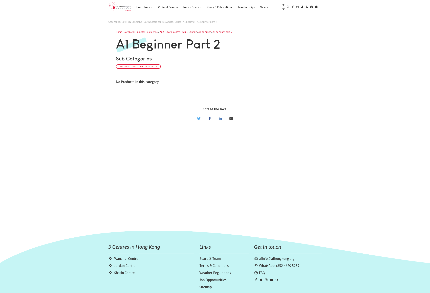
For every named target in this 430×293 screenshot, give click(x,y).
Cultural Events (167, 7)
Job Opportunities (213, 280)
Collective (137, 22)
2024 (146, 22)
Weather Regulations (215, 273)
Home (119, 32)
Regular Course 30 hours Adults (138, 66)
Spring (178, 22)
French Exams (191, 7)
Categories (114, 22)
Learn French (144, 7)
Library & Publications (219, 7)
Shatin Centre (124, 273)
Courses (126, 22)
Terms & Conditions (214, 266)
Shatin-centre (157, 22)
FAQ (261, 273)
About (263, 7)
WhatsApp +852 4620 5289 (278, 266)
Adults (169, 22)
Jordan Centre (124, 266)
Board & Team (210, 259)
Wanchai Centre (127, 259)
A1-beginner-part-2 (207, 22)
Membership (245, 7)
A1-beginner (189, 22)
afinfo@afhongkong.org (276, 259)
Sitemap (205, 287)
